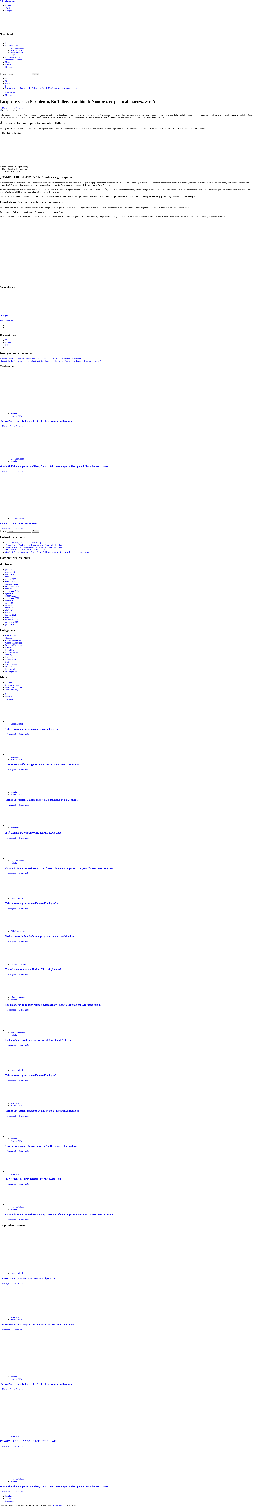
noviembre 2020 (12, 622)
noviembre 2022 (12, 586)
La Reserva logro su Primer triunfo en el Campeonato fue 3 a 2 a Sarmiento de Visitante (40, 358)
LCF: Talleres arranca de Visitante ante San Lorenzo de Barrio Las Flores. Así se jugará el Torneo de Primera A (50, 361)
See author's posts (7, 321)
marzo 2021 (10, 612)
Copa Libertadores (13, 640)
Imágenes (9, 657)
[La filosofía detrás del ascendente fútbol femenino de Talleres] (15, 1030)
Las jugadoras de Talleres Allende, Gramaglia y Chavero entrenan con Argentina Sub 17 (53, 1004)
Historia (8, 62)
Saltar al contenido (7, 1)
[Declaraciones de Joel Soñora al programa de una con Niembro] (15, 929)
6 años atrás (24, 941)
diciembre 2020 (11, 620)
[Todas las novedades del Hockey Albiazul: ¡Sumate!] (15, 962)
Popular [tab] (8, 696)
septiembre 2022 (12, 591)
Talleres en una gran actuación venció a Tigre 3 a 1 (26, 542)
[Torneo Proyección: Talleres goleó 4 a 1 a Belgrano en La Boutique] (21, 409)
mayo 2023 (10, 572)
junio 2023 (9, 569)
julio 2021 (9, 603)
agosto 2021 (10, 600)
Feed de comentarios (13, 687)
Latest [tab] (7, 694)
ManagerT (6, 108)
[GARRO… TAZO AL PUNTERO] (21, 514)
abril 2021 (9, 610)
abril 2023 (9, 574)
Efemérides (10, 64)
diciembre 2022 (11, 584)
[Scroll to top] (1, 1508)
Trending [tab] (9, 699)
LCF (13, 55)
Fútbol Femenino (12, 57)
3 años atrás (18, 426)
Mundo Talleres (16, 20)
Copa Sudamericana (13, 643)
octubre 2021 (10, 596)
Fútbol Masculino (12, 45)
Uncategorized (11, 671)
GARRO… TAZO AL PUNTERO (18, 523)
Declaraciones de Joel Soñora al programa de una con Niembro (39, 936)
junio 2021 (9, 605)
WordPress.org (11, 690)
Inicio (7, 43)
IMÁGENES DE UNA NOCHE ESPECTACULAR (27, 550)
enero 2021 (10, 617)
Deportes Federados (13, 60)
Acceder (8, 682)
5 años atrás (18, 108)
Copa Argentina (12, 638)
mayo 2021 (10, 608)
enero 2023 (10, 581)
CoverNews (58, 1505)
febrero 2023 (10, 579)
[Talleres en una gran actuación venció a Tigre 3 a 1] (15, 721)
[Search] (1, 71)
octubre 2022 (10, 589)
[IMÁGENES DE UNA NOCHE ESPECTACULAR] (15, 825)
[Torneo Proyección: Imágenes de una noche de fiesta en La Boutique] (15, 754)
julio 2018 (9, 624)
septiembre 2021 (12, 598)
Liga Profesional (17, 48)
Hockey (8, 655)
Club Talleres (10, 636)
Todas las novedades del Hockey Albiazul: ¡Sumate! (33, 969)
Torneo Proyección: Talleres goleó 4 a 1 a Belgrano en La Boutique (36, 421)
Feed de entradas (12, 685)
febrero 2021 (10, 615)
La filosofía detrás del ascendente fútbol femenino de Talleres (38, 1040)
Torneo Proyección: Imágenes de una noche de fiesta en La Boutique (34, 545)
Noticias (8, 67)
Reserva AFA (16, 50)
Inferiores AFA (17, 52)
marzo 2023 (10, 577)
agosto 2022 (10, 593)
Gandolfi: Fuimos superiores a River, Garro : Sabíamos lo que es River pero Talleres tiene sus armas (54, 466)
